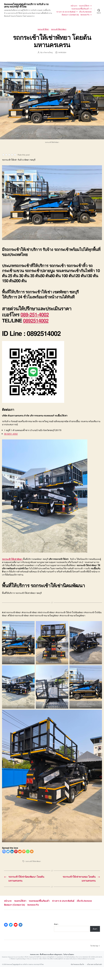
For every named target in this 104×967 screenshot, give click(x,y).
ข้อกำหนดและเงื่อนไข (77, 964)
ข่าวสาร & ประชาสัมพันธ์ (65, 12)
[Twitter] (8, 851)
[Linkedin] (12, 851)
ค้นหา (56, 924)
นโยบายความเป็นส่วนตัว (94, 964)
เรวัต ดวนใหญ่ (48, 52)
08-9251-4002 (11, 433)
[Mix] (24, 851)
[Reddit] (20, 851)
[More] (32, 851)
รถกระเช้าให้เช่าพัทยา (58, 29)
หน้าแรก (74, 6)
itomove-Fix (85, 15)
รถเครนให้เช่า (84, 6)
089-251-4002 (35, 314)
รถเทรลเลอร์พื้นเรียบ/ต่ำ (80, 9)
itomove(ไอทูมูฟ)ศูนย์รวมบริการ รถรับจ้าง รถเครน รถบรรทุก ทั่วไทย (26, 5)
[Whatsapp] (28, 851)
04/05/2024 (62, 52)
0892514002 (35, 320)
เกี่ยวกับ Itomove (85, 12)
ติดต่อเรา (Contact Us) (70, 15)
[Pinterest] (16, 851)
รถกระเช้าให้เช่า (43, 29)
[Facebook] (4, 851)
